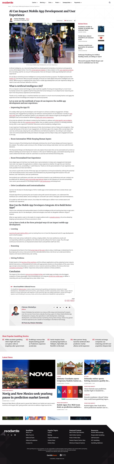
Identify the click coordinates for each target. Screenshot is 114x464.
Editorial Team (30, 437)
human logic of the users (37, 250)
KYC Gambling (95, 440)
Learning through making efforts (19, 233)
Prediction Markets (7, 390)
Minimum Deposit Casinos (77, 443)
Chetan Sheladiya (29, 307)
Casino (34, 2)
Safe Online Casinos (75, 435)
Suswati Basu (5, 400)
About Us (28, 432)
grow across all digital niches (34, 274)
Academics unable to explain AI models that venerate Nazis (85, 28)
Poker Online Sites (74, 437)
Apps (68, 300)
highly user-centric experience (45, 117)
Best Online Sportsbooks (76, 432)
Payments (77, 2)
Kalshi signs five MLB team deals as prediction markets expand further (68, 407)
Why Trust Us (30, 435)
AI (65, 300)
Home (9, 6)
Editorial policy (22, 289)
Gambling (87, 394)
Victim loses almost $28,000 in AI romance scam (86, 37)
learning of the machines (28, 262)
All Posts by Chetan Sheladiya (32, 323)
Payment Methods (53, 437)
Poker (57, 2)
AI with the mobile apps (56, 276)
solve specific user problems (63, 120)
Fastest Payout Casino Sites (77, 440)
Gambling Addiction (97, 443)
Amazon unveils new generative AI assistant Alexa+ (86, 47)
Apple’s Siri (12, 78)
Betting (42, 2)
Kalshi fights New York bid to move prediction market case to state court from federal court (95, 407)
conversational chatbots (38, 70)
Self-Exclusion (95, 437)
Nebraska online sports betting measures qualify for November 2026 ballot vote (96, 381)
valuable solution (55, 217)
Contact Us (29, 443)
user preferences (45, 181)
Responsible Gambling (97, 435)
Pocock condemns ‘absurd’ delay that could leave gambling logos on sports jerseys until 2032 (96, 399)
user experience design (66, 70)
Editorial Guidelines (31, 440)
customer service (30, 122)
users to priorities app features (34, 179)
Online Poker (51, 440)
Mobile (72, 300)
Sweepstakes (66, 2)
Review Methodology (97, 432)
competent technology (16, 268)
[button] (110, 2)
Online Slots (51, 443)
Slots (49, 2)
